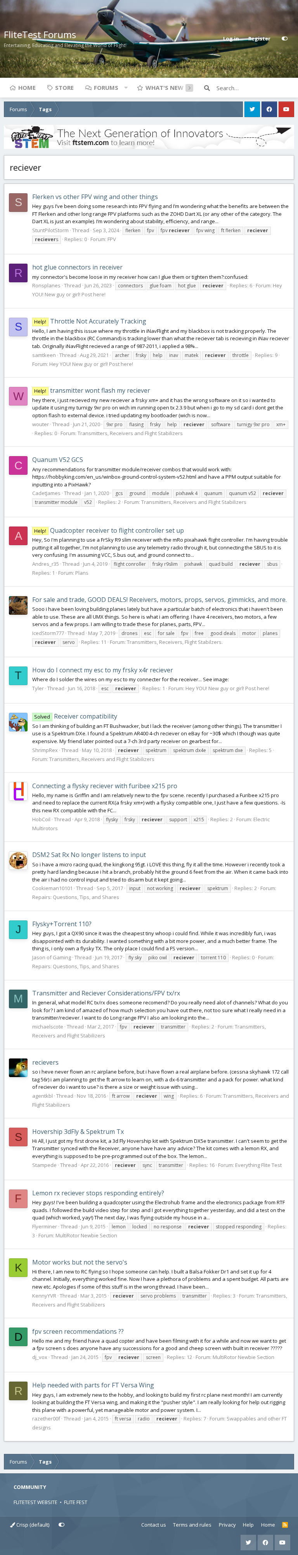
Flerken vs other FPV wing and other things (95, 196)
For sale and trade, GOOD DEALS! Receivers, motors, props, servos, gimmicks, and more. (159, 599)
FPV (111, 239)
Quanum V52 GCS (57, 459)
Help (248, 1524)
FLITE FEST (75, 1502)
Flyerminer (44, 1226)
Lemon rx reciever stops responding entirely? (98, 1193)
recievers (45, 1062)
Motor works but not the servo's (79, 1262)
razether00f (46, 1418)
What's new (165, 87)
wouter (40, 424)
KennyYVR (44, 1295)
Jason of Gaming (51, 957)
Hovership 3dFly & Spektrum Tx (78, 1131)
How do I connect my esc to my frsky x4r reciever (102, 670)
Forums (106, 87)
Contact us (153, 1524)
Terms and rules (192, 1524)
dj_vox (39, 1357)
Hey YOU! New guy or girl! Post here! (91, 363)
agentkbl (42, 1095)
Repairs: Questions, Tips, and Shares (75, 897)
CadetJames (46, 493)
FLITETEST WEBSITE (35, 1502)
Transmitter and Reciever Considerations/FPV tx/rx (106, 993)
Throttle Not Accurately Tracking (90, 321)
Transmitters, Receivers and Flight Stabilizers (130, 433)
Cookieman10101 (52, 888)
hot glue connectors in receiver (77, 267)
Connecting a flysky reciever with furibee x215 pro (104, 786)
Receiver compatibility (75, 716)
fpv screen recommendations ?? (78, 1331)
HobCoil (41, 819)
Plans (81, 572)
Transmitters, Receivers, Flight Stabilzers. (175, 641)
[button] (125, 87)
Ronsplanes (46, 285)
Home (27, 87)
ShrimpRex (45, 750)
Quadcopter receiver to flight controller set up (109, 530)
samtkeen (44, 355)
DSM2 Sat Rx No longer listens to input (89, 854)
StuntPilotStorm (50, 230)
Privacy (227, 1524)
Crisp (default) (32, 1524)
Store (64, 87)
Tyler (38, 688)
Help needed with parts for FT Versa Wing (93, 1385)
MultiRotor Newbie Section (86, 1235)
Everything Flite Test (258, 1164)
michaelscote (47, 1026)
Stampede (44, 1164)
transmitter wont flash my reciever (92, 390)
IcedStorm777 (48, 633)
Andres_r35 (45, 563)
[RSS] (285, 1525)
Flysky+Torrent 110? (62, 924)
